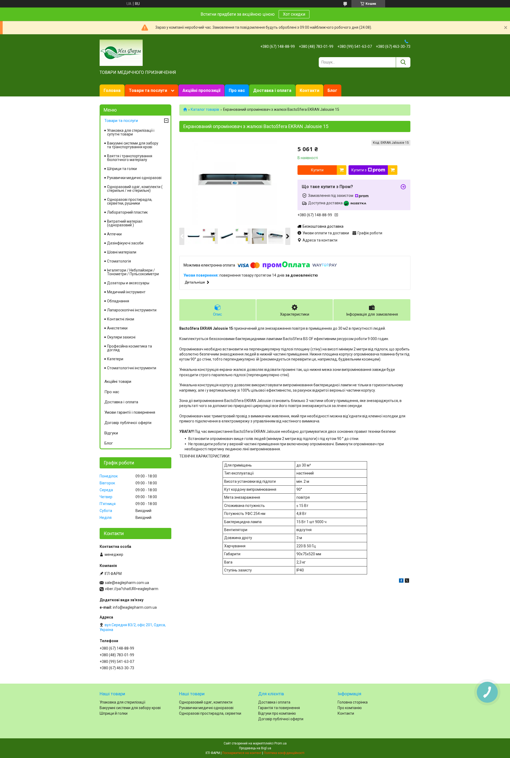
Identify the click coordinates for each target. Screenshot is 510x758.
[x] (407, 581)
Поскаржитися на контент (241, 753)
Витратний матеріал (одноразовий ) (124, 223)
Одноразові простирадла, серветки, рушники (129, 201)
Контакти (309, 90)
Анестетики (117, 328)
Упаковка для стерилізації (122, 702)
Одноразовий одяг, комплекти (205, 702)
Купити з (359, 170)
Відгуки (111, 433)
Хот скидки (294, 14)
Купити (317, 170)
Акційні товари (117, 381)
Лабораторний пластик (127, 212)
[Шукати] (403, 62)
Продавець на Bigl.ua (255, 748)
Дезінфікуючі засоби (125, 243)
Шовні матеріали (121, 252)
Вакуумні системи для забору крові (130, 708)
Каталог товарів (205, 109)
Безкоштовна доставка (323, 226)
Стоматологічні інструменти (131, 368)
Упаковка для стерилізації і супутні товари (130, 132)
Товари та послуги (148, 90)
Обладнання (118, 301)
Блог (332, 90)
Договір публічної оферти (127, 422)
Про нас (237, 90)
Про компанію (350, 708)
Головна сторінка (353, 702)
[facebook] (401, 581)
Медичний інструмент (126, 292)
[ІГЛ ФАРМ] (121, 52)
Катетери (115, 359)
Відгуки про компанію (277, 713)
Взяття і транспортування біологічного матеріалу (129, 158)
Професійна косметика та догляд (129, 348)
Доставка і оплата (272, 90)
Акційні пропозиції (201, 90)
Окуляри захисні (121, 337)
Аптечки (114, 234)
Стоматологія (119, 261)
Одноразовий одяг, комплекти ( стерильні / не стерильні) (135, 189)
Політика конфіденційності (284, 753)
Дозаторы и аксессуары (128, 283)
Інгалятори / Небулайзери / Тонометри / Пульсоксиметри (133, 272)
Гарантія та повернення (279, 708)
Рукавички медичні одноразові (134, 178)
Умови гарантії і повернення (129, 412)
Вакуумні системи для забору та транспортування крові (132, 145)
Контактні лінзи (120, 319)
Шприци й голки (114, 713)
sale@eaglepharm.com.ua (127, 583)
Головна (112, 90)
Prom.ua (280, 743)
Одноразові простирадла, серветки (210, 713)
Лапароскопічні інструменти (131, 310)
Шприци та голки (122, 169)
